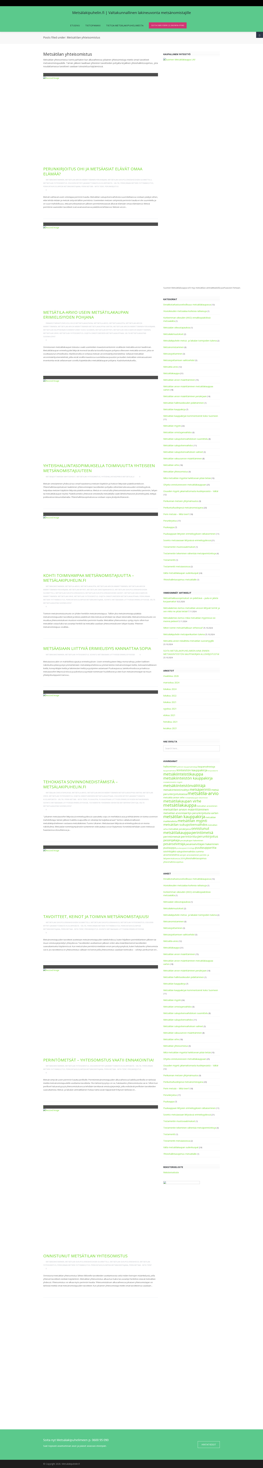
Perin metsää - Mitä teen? (92, 186)
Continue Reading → (55, 211)
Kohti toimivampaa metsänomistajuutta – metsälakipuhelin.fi (88, 578)
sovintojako (169, 851)
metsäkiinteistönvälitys (176, 789)
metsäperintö (200, 789)
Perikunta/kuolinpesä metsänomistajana (62, 186)
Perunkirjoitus (111, 186)
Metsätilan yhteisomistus (55, 183)
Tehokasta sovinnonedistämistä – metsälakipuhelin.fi (80, 784)
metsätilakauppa (179, 805)
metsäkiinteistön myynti (172, 782)
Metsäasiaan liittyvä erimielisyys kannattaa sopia (97, 648)
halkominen (170, 766)
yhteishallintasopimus (196, 858)
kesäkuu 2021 (170, 728)
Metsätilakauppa (117, 323)
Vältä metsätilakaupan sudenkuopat (180, 573)
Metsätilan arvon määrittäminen (112, 586)
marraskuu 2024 (171, 682)
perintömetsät (171, 836)
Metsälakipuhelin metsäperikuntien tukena (184, 634)
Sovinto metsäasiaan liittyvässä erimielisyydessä (126, 599)
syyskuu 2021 (170, 708)
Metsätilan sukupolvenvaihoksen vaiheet (104, 593)
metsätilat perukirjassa (179, 829)
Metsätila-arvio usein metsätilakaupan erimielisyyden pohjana (86, 315)
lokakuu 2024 (169, 689)
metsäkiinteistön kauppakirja (188, 778)
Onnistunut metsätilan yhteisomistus (85, 1256)
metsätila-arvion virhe (174, 797)
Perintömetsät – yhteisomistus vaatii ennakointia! (98, 1060)
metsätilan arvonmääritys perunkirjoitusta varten (190, 813)
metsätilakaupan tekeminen (196, 798)
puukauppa (169, 847)
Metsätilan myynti (103, 330)
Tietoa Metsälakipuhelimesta (124, 25)
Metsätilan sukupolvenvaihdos (70, 593)
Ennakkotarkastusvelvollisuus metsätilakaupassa (69, 323)
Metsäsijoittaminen (172, 353)
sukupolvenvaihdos (186, 851)
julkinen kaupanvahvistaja (187, 767)
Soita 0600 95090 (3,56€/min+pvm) (167, 25)
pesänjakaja (171, 840)
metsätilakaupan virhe (182, 801)
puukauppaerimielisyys (185, 848)
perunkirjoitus (207, 836)
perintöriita (189, 836)
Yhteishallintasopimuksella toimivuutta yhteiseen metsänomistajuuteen (99, 468)
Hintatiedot (209, 1444)
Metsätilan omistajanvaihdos (100, 589)
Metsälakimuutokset (173, 334)
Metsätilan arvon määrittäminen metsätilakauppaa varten (85, 326)
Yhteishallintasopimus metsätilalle (117, 476)
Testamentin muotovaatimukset (179, 546)
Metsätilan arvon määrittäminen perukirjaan (86, 180)
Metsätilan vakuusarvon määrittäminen (132, 330)
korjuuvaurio (213, 771)
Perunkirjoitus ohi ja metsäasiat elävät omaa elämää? (92, 171)
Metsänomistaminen (55, 180)
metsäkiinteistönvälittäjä (184, 785)
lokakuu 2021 (169, 702)
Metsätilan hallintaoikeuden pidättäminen (183, 402)
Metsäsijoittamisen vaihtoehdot (61, 476)
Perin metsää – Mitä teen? (176, 514)
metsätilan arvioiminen (207, 806)
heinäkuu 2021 (170, 721)
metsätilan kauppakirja (184, 816)
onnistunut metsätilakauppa (186, 830)
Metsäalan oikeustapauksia (58, 792)
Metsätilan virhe (51, 333)
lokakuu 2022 (169, 695)
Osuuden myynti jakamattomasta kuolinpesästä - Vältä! (93, 183)
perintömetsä (202, 832)
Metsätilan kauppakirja (174, 409)
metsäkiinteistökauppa (183, 774)
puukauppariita (205, 848)
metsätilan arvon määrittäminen (186, 809)
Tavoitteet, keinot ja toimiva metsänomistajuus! (96, 916)
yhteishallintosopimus (173, 862)
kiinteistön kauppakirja (192, 770)
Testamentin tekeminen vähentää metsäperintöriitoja (113, 803)
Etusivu (75, 25)
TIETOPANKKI (93, 25)
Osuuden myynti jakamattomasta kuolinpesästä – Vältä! (190, 491)
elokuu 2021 (169, 715)
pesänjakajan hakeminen (191, 840)
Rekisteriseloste (171, 1172)
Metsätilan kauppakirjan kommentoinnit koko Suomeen (69, 330)
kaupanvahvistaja (206, 766)
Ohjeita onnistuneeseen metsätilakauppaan (104, 333)
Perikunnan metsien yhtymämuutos (136, 183)
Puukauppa (93, 799)
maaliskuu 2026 (171, 676)
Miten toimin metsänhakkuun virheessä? (183, 627)
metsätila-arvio (203, 793)
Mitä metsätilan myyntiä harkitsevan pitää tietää (187, 478)
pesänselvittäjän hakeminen (202, 844)
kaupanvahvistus (169, 771)
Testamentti (169, 559)
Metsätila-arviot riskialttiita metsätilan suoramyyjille (188, 640)
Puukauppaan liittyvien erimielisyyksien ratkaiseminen (124, 799)
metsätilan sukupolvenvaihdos (185, 825)
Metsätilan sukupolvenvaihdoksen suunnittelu (130, 180)
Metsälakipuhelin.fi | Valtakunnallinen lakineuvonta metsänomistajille (131, 12)
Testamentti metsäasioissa (176, 566)
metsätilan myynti (192, 820)
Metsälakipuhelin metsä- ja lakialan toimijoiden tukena (190, 340)
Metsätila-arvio (101, 323)
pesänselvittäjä (174, 844)
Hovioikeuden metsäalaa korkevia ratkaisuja (185, 311)
